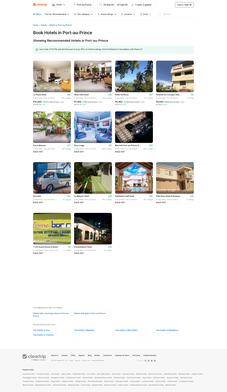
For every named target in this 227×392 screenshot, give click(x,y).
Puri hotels (91, 374)
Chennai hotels (119, 378)
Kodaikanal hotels (42, 381)
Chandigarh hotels (30, 378)
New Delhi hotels (103, 374)
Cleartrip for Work (122, 355)
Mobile (97, 355)
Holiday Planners (149, 355)
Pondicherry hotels (73, 378)
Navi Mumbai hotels (156, 385)
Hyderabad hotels (134, 378)
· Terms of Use (85, 360)
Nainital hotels (141, 374)
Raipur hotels (123, 385)
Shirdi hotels (109, 381)
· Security (77, 360)
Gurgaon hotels (173, 378)
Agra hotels (146, 378)
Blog (89, 355)
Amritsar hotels (159, 378)
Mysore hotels (44, 378)
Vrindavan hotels (43, 374)
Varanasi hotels (128, 374)
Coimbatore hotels (186, 381)
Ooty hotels (116, 374)
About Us (54, 355)
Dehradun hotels (121, 381)
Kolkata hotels (80, 381)
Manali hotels (171, 385)
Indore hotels (160, 381)
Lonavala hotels (29, 374)
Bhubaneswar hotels (43, 385)
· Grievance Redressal (97, 360)
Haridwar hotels (186, 378)
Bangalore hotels (58, 378)
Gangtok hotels (67, 381)
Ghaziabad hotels (59, 385)
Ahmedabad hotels (95, 381)
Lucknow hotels (148, 381)
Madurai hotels (73, 385)
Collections (107, 355)
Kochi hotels (86, 385)
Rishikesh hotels (79, 374)
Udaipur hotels (197, 374)
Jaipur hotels (66, 374)
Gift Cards (136, 355)
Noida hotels (172, 381)
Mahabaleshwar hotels (103, 378)
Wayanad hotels (110, 385)
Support (81, 355)
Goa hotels (55, 374)
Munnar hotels (28, 385)
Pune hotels (55, 381)
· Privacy (71, 360)
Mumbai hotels (184, 374)
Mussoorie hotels (155, 374)
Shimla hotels (87, 378)
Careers (64, 355)
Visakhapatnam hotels (138, 385)
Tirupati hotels (28, 381)
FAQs (73, 355)
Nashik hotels (97, 385)
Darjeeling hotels (170, 374)
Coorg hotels (135, 381)
